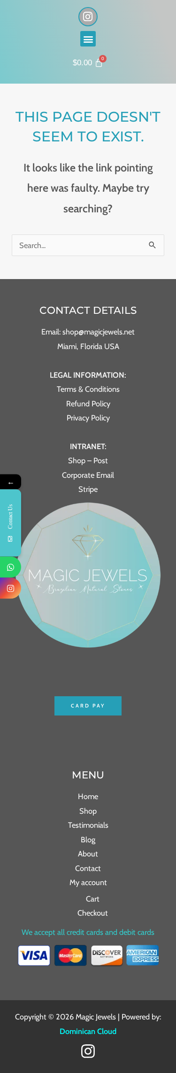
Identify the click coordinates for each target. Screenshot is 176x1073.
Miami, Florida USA (88, 346)
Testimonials (88, 825)
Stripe (88, 489)
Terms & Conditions (88, 389)
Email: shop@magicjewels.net (88, 331)
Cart (92, 898)
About (88, 853)
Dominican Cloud (88, 1031)
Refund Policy (88, 403)
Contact (88, 868)
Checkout (92, 912)
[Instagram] (88, 1051)
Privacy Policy (88, 417)
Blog (88, 839)
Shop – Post (88, 460)
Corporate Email (88, 475)
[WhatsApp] (10, 567)
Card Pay (88, 705)
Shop (88, 811)
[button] (88, 39)
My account (88, 882)
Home (88, 796)
